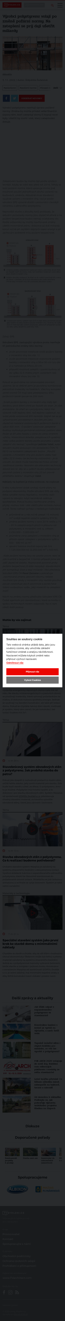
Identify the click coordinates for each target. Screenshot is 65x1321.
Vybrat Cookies (32, 680)
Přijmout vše (32, 671)
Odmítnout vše (15, 662)
